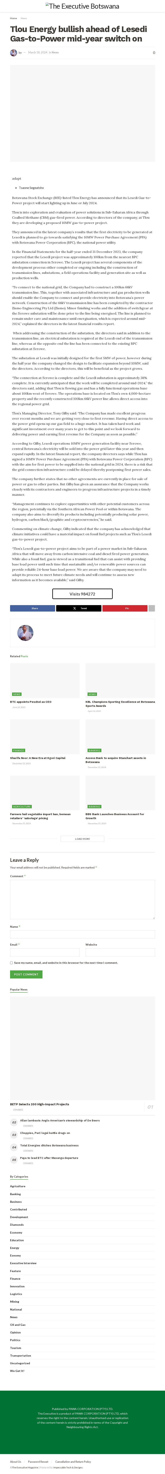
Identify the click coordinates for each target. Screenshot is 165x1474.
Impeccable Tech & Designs (68, 1467)
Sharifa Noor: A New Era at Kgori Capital (37, 758)
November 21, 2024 (21, 823)
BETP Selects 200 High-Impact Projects (40, 1104)
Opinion (15, 1332)
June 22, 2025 (19, 707)
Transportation (20, 1355)
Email (15, 944)
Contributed (18, 1209)
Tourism (15, 1348)
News (24, 18)
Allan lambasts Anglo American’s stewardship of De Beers (60, 1120)
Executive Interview (23, 1263)
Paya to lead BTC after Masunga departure (49, 1157)
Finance (18, 750)
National (16, 1309)
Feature (15, 1271)
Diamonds (17, 1224)
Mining (14, 1301)
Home (13, 18)
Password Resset (38, 1461)
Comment (18, 876)
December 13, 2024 (21, 763)
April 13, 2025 (94, 711)
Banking (94, 750)
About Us (15, 1461)
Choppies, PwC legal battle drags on (45, 1132)
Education (17, 1240)
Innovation (17, 1286)
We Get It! (17, 1371)
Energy (14, 1247)
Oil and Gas (18, 1324)
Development (19, 1217)
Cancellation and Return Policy (73, 1461)
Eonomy (15, 1255)
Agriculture (22, 806)
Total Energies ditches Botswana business (49, 1145)
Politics (15, 1340)
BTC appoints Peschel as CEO (30, 701)
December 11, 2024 (97, 767)
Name (15, 926)
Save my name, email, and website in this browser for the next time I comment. (66, 962)
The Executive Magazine (25, 1467)
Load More (82, 838)
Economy (16, 1232)
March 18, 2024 (37, 52)
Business (16, 1201)
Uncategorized (20, 1363)
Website (91, 944)
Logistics (16, 1294)
